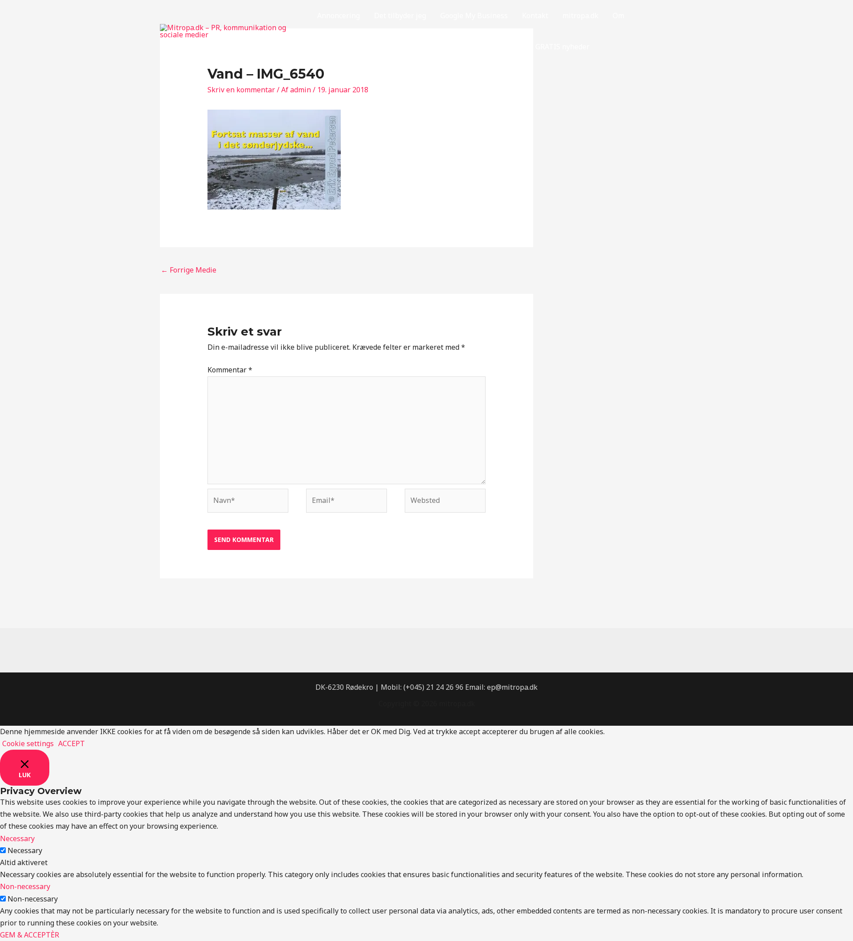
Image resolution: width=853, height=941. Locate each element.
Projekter (448, 46)
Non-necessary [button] (25, 886)
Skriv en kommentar (241, 90)
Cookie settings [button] (28, 743)
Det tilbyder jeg (400, 15)
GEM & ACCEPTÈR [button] (29, 935)
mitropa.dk (580, 15)
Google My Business (474, 15)
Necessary (25, 850)
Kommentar (229, 370)
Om (618, 15)
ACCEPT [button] (71, 743)
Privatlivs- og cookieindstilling (368, 46)
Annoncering (338, 15)
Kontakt (535, 15)
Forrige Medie (188, 270)
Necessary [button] (17, 838)
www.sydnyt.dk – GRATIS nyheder (534, 46)
